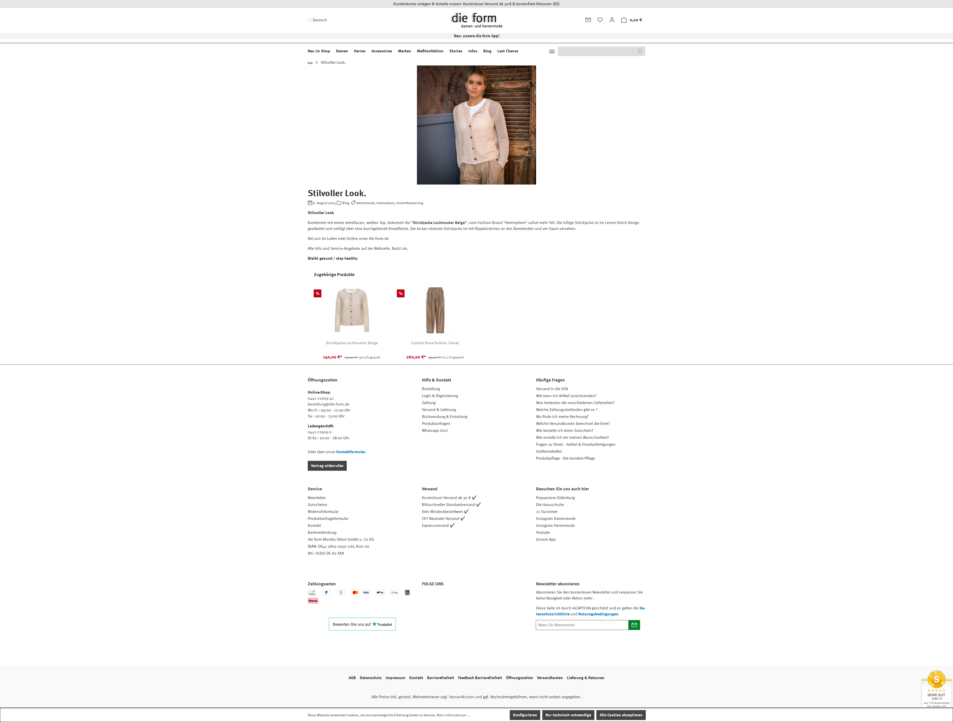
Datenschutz (371, 678)
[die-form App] (495, 598)
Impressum (395, 678)
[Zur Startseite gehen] (476, 20)
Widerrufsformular (323, 511)
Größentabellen (549, 451)
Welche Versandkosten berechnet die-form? (573, 423)
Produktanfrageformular (328, 518)
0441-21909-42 (321, 398)
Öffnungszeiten (519, 678)
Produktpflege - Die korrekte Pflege (565, 458)
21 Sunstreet (546, 511)
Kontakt (314, 525)
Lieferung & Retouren (585, 678)
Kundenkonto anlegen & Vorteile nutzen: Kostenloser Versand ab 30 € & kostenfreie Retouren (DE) (476, 4)
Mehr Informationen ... (453, 715)
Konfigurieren (525, 715)
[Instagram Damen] (468, 598)
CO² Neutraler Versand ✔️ (443, 518)
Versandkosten (550, 678)
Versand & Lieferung (439, 410)
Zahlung (429, 403)
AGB (352, 678)
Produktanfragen (436, 423)
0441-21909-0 (320, 432)
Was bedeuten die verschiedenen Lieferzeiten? (575, 403)
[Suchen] (552, 51)
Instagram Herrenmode (555, 525)
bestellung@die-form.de (328, 404)
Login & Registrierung (440, 396)
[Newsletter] (588, 20)
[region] (476, 318)
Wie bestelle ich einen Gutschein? (564, 430)
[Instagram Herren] (455, 598)
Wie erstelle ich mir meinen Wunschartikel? (572, 437)
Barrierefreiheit (440, 678)
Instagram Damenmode (556, 518)
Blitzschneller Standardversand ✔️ (451, 504)
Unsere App (546, 539)
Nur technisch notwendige (568, 715)
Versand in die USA (552, 389)
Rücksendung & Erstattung (444, 416)
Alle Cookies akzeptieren (621, 715)
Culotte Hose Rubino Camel (435, 343)
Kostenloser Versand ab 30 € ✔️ (449, 498)
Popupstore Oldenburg (555, 498)
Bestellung (431, 389)
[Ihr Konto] (612, 20)
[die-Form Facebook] (428, 598)
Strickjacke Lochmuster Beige (352, 343)
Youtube (543, 532)
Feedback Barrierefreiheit (480, 678)
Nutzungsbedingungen (598, 614)
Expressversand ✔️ (438, 525)
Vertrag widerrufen (327, 466)
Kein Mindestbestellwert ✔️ (445, 511)
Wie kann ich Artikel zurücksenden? (566, 396)
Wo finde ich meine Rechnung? (562, 416)
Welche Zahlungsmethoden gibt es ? (567, 410)
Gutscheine (317, 504)
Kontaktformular (350, 452)
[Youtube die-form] (482, 598)
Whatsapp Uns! (435, 430)
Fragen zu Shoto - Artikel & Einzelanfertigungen (575, 444)
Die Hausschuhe (550, 504)
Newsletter (317, 498)
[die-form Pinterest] (441, 598)
